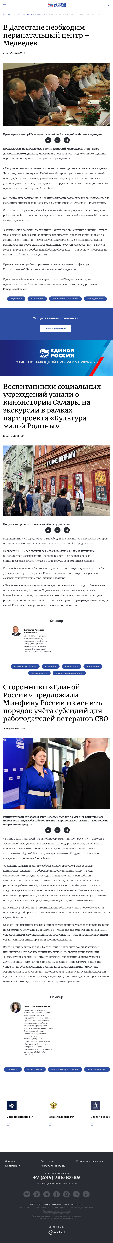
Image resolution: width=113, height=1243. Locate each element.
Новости (39, 14)
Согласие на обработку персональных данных (57, 1218)
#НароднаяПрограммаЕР (65, 1069)
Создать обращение (55, 328)
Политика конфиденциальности (57, 1213)
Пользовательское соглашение (56, 1211)
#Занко (13, 1069)
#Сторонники (34, 1069)
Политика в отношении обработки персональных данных (56, 1216)
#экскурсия (71, 666)
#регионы (50, 666)
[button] (51, 1134)
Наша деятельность (23, 14)
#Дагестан (16, 298)
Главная (6, 14)
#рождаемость (95, 298)
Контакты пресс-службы (53, 1166)
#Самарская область (25, 666)
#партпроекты (39, 673)
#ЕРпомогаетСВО (97, 1069)
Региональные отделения (89, 1161)
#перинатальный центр (65, 298)
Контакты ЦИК (12, 1166)
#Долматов (93, 666)
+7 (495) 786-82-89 (56, 1177)
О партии (10, 1161)
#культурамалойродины (69, 673)
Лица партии (47, 1161)
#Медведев (37, 298)
